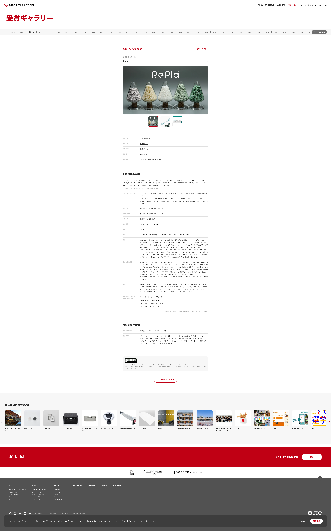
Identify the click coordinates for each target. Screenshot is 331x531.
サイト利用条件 (38, 513)
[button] (153, 121)
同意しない (304, 521)
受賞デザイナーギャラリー (60, 499)
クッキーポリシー (137, 521)
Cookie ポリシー (65, 513)
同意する (316, 521)
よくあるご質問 (36, 499)
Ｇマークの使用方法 (58, 492)
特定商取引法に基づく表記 (79, 513)
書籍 (10, 499)
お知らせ (104, 485)
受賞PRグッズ (57, 494)
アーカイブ (11, 497)
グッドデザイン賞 (13, 492)
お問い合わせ (117, 485)
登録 (312, 457)
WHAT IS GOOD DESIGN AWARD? (17, 489)
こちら (127, 368)
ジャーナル (91, 485)
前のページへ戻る (201, 49)
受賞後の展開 (57, 489)
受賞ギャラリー (77, 485)
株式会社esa (144, 144)
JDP (132, 364)
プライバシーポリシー (52, 513)
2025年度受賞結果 (13, 494)
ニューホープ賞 (36, 497)
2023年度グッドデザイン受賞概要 (150, 159)
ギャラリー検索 (321, 32)
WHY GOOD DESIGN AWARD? (39, 489)
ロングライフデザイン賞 (38, 494)
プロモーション (57, 497)
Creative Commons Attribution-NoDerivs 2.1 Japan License (156, 364)
